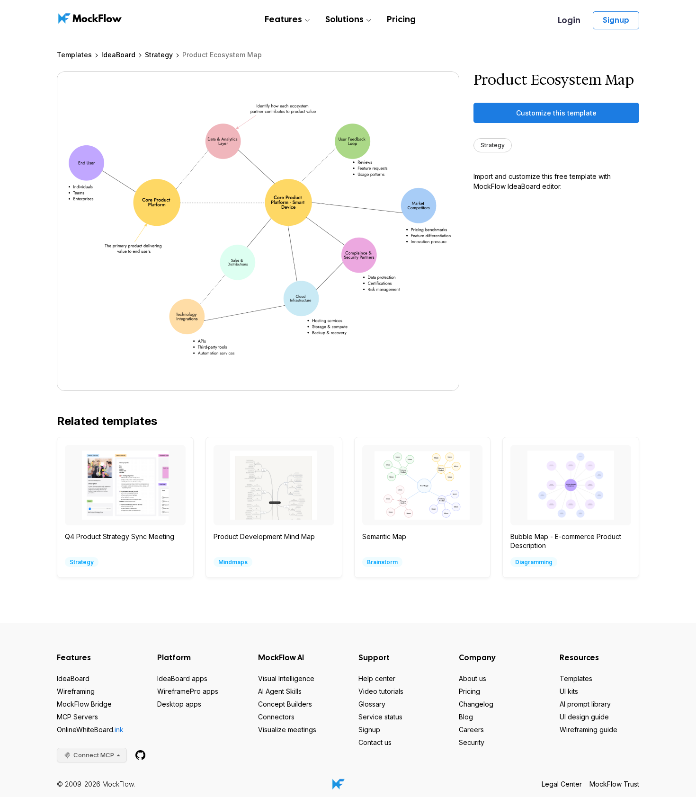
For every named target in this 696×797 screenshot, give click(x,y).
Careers (471, 730)
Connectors (276, 717)
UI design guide (584, 717)
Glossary (371, 704)
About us (472, 678)
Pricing (401, 19)
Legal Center (562, 784)
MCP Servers (77, 717)
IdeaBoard (118, 55)
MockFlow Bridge (84, 704)
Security (471, 742)
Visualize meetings (287, 730)
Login (569, 20)
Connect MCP (93, 755)
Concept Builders (285, 704)
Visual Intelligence (286, 678)
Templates (74, 55)
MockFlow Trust (614, 784)
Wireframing (76, 691)
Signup (616, 20)
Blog (466, 717)
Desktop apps (179, 704)
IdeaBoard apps (182, 678)
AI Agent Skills (280, 691)
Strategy (159, 55)
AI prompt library (585, 704)
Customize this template (556, 113)
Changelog (476, 704)
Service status (380, 717)
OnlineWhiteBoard (90, 730)
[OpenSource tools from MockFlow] (140, 755)
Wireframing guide (588, 730)
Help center (376, 678)
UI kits (569, 691)
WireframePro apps (187, 691)
